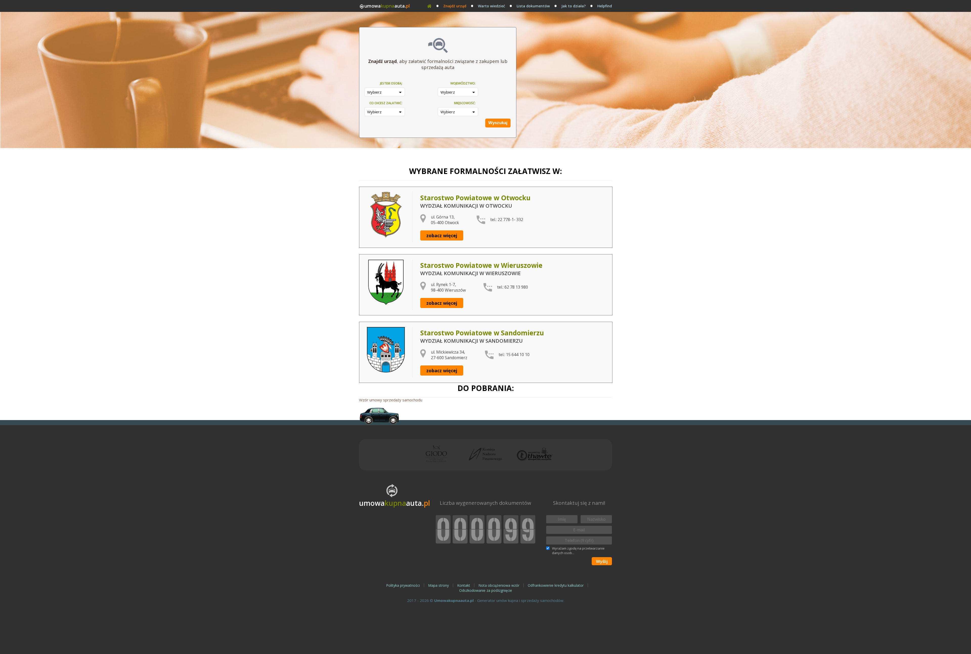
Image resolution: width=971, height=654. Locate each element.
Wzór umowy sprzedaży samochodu (390, 399)
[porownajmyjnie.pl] (379, 416)
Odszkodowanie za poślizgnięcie (485, 590)
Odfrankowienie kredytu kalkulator (556, 585)
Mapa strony (438, 585)
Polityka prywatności (403, 585)
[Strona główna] (429, 6)
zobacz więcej (441, 235)
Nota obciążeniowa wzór (498, 585)
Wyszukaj (497, 122)
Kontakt (463, 585)
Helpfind (604, 6)
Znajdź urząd (454, 6)
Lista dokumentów (533, 6)
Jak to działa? (573, 6)
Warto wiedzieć (491, 6)
